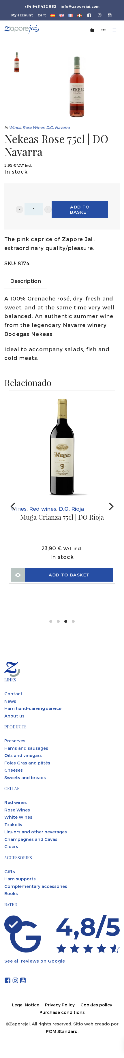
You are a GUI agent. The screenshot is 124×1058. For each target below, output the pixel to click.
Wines (15, 127)
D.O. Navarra (58, 127)
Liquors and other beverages (35, 831)
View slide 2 (58, 621)
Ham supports (20, 878)
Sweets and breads (25, 777)
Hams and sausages (26, 748)
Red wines (42, 508)
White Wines (18, 817)
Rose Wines (33, 127)
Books (11, 893)
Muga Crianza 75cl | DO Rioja (62, 517)
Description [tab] (25, 281)
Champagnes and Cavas (30, 839)
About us (14, 715)
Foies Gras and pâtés (27, 762)
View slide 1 (50, 621)
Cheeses (13, 770)
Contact (13, 693)
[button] (19, 209)
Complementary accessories (35, 886)
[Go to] (89, 14)
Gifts (9, 871)
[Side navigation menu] (103, 29)
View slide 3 (65, 621)
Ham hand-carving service (32, 708)
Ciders (11, 846)
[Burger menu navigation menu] (114, 29)
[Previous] (13, 506)
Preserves (14, 740)
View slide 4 (73, 621)
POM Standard (62, 1031)
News (10, 701)
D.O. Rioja (71, 508)
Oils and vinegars (23, 755)
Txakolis (13, 824)
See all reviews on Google (34, 960)
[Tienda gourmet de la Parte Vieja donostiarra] (34, 29)
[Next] (110, 506)
